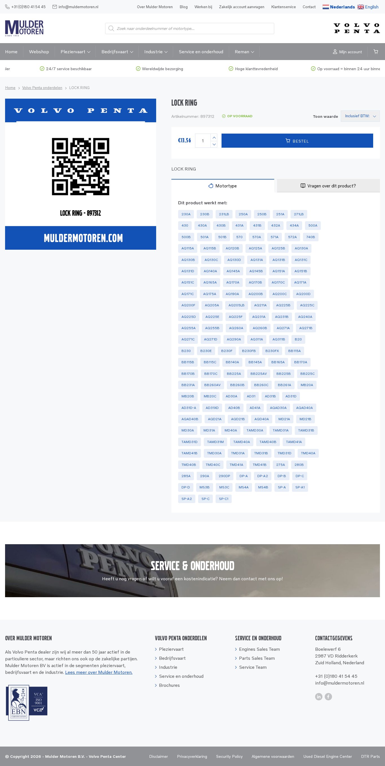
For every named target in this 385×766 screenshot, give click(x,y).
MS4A (244, 487)
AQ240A (305, 317)
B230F (227, 351)
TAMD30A (255, 430)
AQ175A (209, 294)
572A (292, 237)
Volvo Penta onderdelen (42, 87)
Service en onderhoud (201, 51)
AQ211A (260, 305)
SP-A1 (300, 487)
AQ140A (210, 271)
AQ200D (303, 294)
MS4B (263, 487)
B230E (206, 351)
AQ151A (279, 271)
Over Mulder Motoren (155, 7)
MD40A (231, 430)
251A (280, 214)
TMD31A (238, 453)
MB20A (307, 385)
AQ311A (257, 339)
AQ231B (282, 317)
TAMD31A (281, 430)
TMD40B (189, 464)
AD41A (255, 408)
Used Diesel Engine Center (327, 756)
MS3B (205, 487)
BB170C (210, 373)
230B (204, 214)
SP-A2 (187, 499)
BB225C (307, 373)
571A (274, 237)
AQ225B (283, 305)
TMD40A (308, 453)
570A (256, 237)
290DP (224, 476)
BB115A (294, 351)
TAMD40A (241, 442)
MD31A (209, 430)
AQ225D (189, 317)
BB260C (261, 385)
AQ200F (188, 305)
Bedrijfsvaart (114, 51)
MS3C (224, 487)
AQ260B (260, 328)
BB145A (255, 362)
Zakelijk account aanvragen (241, 7)
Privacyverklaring (192, 756)
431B (257, 225)
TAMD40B (268, 442)
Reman (242, 51)
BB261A (284, 385)
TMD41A (236, 464)
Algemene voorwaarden (273, 756)
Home (11, 51)
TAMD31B (306, 430)
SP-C (205, 499)
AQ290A (234, 339)
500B (186, 237)
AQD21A (215, 419)
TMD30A (214, 453)
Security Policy (229, 756)
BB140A (232, 362)
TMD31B (261, 453)
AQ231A (258, 317)
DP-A (244, 476)
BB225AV (259, 373)
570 (239, 237)
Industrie (153, 51)
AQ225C (307, 305)
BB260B (237, 385)
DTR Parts (370, 756)
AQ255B (212, 328)
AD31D (291, 396)
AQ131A (257, 260)
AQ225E (212, 317)
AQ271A (283, 328)
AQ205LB (237, 305)
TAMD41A (294, 442)
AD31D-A (189, 408)
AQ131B (279, 260)
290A (204, 476)
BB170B (188, 373)
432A (275, 225)
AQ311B (279, 339)
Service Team (253, 667)
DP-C (300, 476)
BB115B (188, 362)
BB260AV (212, 385)
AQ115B (209, 248)
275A (280, 464)
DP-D (186, 487)
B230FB (249, 351)
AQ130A (301, 248)
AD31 (251, 396)
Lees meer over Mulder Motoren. (98, 672)
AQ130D (234, 260)
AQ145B (256, 271)
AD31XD (212, 408)
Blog (184, 7)
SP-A (282, 487)
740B (310, 237)
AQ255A (189, 328)
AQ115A (188, 248)
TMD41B (260, 464)
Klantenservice (283, 7)
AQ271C (188, 339)
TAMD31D (190, 442)
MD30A (188, 430)
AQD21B (238, 419)
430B (221, 225)
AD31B (270, 396)
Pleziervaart (73, 51)
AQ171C (188, 294)
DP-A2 (262, 476)
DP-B (282, 476)
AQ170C (278, 282)
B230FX (272, 351)
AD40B (234, 408)
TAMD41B (190, 453)
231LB (224, 214)
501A (204, 237)
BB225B (283, 373)
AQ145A (233, 271)
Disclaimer (158, 756)
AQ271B (306, 328)
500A (312, 225)
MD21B (305, 419)
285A (186, 476)
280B (299, 464)
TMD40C (213, 464)
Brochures (169, 685)
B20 (298, 339)
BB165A (278, 362)
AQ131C (301, 260)
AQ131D (188, 271)
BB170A (300, 362)
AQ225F (236, 317)
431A (239, 225)
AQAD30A (278, 408)
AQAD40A (304, 408)
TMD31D (284, 453)
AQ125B (278, 248)
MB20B (188, 396)
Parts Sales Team (257, 658)
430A (202, 225)
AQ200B (256, 294)
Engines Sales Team (259, 649)
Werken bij (203, 7)
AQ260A (236, 328)
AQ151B (301, 271)
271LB (299, 214)
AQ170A (232, 282)
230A (186, 214)
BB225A (234, 373)
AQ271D (210, 339)
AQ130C (211, 260)
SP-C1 (223, 499)
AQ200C (280, 294)
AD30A (231, 396)
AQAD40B (190, 419)
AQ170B (255, 282)
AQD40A (262, 419)
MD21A (284, 419)
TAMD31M (215, 442)
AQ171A (300, 282)
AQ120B (232, 248)
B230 (186, 351)
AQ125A (255, 248)
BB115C (210, 362)
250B (262, 214)
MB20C (210, 396)
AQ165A (210, 282)
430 (185, 225)
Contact (309, 7)
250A (243, 214)
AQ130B (188, 260)
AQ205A (212, 305)
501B (222, 237)
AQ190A (232, 294)
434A (294, 225)
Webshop (39, 51)
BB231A (188, 385)
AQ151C (188, 282)
